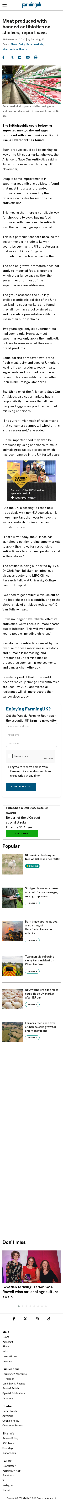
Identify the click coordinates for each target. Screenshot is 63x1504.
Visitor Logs (9, 1453)
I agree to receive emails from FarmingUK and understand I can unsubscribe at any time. (30, 771)
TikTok (6, 1490)
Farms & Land (10, 1356)
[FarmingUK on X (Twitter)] (25, 1319)
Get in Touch (9, 1411)
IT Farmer (8, 1379)
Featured (7, 1342)
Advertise (7, 1416)
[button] (18, 1306)
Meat (5, 49)
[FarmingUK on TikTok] (48, 1319)
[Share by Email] (29, 57)
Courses (7, 1361)
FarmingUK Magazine (14, 1374)
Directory (7, 1398)
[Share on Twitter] (14, 57)
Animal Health (18, 49)
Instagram (8, 1485)
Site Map (7, 1448)
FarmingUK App (11, 1471)
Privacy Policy (10, 1438)
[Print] (37, 57)
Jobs (5, 1351)
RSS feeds (8, 1443)
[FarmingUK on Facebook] (14, 1319)
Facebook (8, 1475)
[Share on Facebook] (6, 57)
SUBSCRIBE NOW (21, 787)
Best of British (10, 1388)
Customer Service (12, 1425)
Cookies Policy (10, 1421)
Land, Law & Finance (13, 1384)
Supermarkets (34, 44)
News (14, 44)
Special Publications (13, 1393)
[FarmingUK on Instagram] (37, 1319)
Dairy (22, 44)
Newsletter (9, 1466)
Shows (6, 1346)
